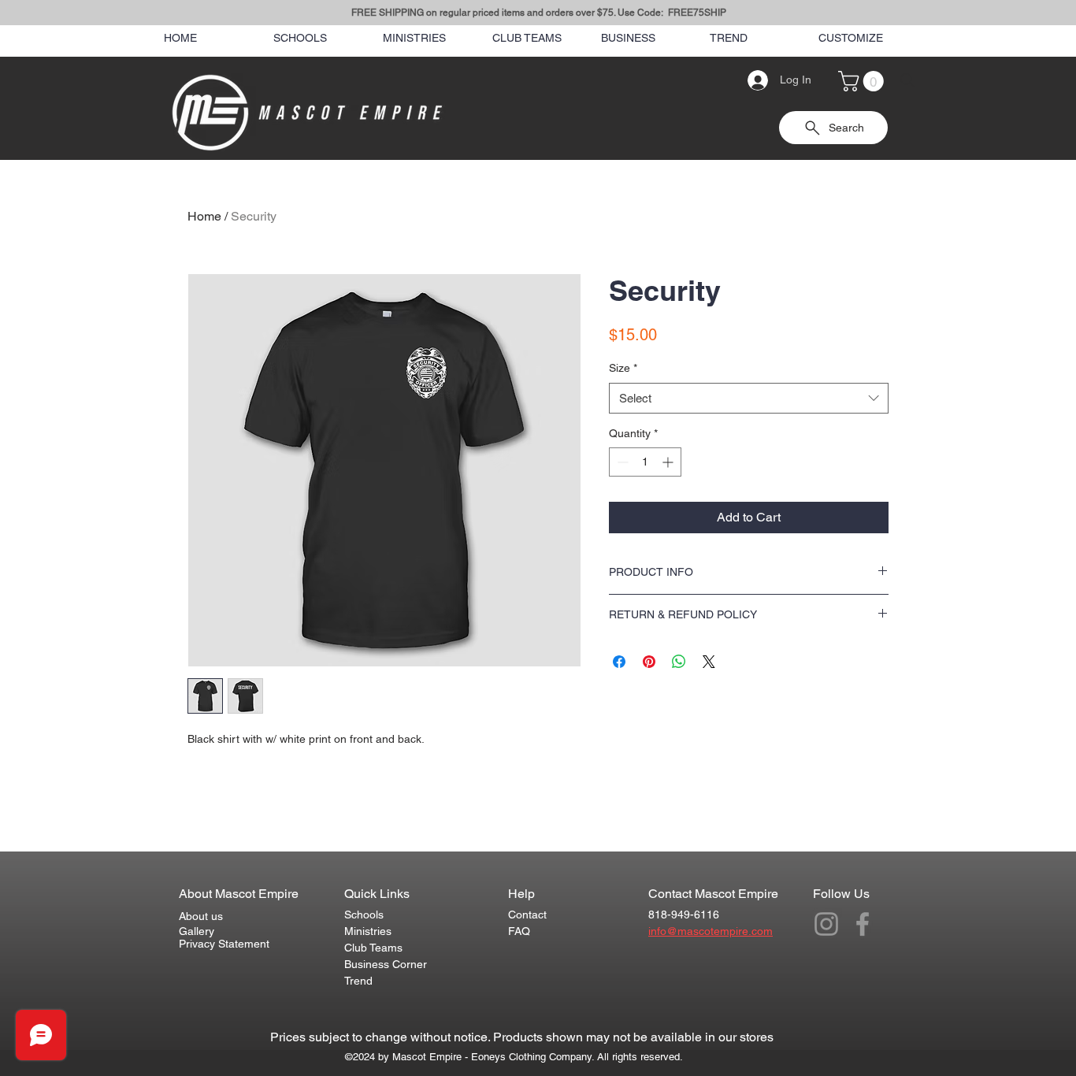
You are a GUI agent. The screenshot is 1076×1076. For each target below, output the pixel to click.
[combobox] (749, 398)
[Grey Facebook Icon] (862, 924)
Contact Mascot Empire (713, 893)
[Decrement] (621, 462)
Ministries (367, 931)
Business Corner (385, 964)
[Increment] (669, 462)
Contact (527, 914)
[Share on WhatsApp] (679, 661)
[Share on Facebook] (619, 661)
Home (204, 216)
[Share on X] (708, 661)
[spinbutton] (645, 462)
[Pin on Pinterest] (649, 661)
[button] (863, 81)
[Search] (907, 80)
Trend (358, 980)
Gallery (196, 931)
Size (623, 368)
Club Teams (373, 947)
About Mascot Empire (239, 893)
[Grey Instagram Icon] (826, 924)
